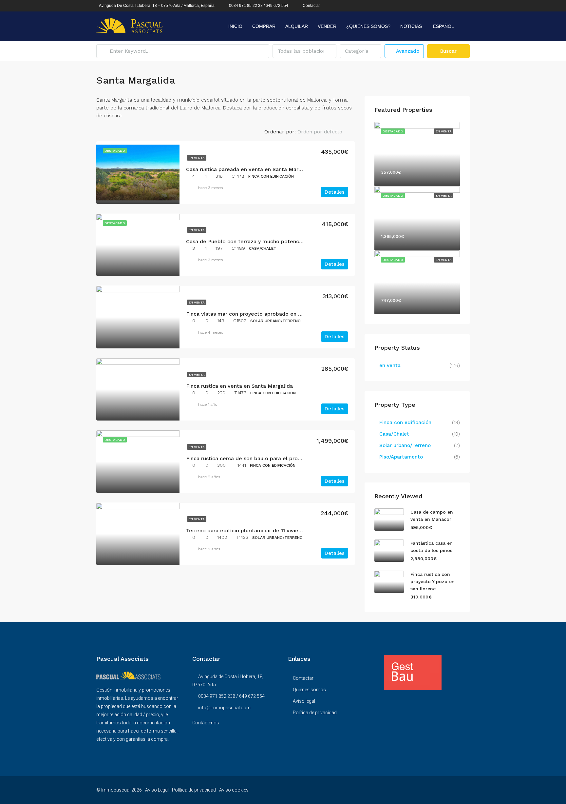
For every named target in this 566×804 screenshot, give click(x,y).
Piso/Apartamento (401, 457)
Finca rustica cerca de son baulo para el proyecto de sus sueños (267, 458)
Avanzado (406, 51)
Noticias (411, 26)
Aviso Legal (157, 790)
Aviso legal (304, 701)
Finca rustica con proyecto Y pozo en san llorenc (432, 581)
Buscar (448, 51)
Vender (327, 26)
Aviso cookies (234, 790)
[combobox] (304, 51)
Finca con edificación (405, 422)
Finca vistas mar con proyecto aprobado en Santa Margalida (262, 314)
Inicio (235, 26)
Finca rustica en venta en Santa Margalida (239, 386)
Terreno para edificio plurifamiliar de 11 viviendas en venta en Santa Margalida (285, 530)
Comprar (263, 26)
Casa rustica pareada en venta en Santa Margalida (250, 169)
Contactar (311, 5)
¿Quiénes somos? (368, 26)
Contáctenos (205, 722)
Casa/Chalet (394, 434)
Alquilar (296, 26)
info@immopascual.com (224, 707)
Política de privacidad (315, 712)
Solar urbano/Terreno (405, 445)
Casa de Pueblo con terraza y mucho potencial (245, 241)
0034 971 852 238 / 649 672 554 (231, 696)
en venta (197, 158)
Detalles (335, 192)
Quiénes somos (309, 689)
